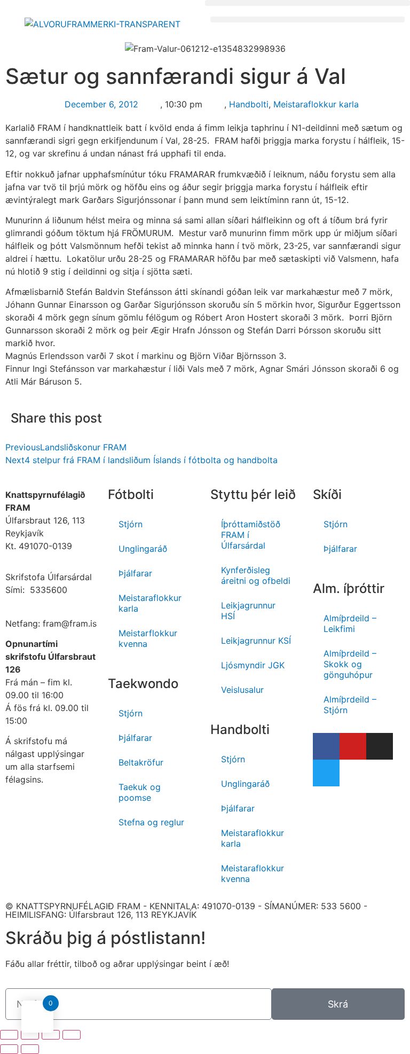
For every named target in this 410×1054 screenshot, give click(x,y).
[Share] (30, 1035)
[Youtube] (353, 746)
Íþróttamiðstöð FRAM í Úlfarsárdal (250, 535)
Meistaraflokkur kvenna (252, 873)
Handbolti (249, 104)
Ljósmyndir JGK (253, 665)
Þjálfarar (135, 573)
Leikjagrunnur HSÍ (248, 610)
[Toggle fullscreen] (51, 1035)
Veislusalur (242, 689)
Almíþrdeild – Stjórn (350, 704)
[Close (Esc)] (9, 1035)
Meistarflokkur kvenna (148, 638)
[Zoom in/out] (71, 1035)
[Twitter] (326, 773)
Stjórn (131, 524)
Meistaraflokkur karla (316, 104)
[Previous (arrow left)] (9, 1049)
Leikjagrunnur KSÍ (256, 640)
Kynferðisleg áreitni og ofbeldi (255, 575)
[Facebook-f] (326, 746)
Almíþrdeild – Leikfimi (350, 623)
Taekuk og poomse (140, 792)
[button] (307, 3)
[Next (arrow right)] (30, 1049)
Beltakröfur (141, 762)
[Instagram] (379, 746)
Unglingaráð (143, 548)
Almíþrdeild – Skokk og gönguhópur (350, 664)
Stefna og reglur (151, 822)
